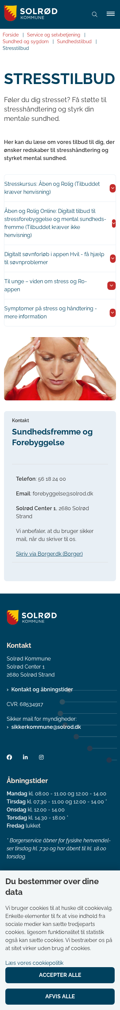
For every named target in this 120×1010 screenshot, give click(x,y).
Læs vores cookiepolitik (34, 963)
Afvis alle (60, 996)
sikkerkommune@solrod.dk (46, 727)
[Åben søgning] (95, 14)
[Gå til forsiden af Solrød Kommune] (41, 14)
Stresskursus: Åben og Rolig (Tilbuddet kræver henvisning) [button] (52, 188)
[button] (113, 14)
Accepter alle (60, 975)
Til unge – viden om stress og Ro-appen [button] (45, 285)
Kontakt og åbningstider (42, 689)
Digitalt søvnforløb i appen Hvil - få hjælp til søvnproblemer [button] (54, 258)
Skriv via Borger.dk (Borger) (49, 554)
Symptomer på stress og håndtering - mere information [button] (50, 312)
